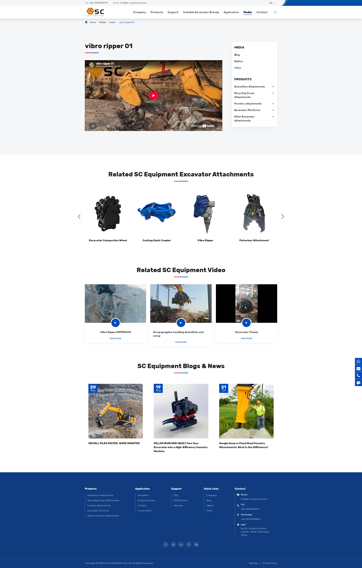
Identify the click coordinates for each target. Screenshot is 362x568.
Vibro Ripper (205, 240)
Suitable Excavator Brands (201, 12)
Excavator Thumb (246, 332)
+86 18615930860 (250, 519)
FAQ (176, 495)
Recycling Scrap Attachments (244, 95)
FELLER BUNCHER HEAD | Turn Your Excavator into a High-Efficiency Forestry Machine (181, 447)
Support (173, 12)
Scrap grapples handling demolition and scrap (178, 334)
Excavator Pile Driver (247, 110)
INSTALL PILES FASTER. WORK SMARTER (114, 443)
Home (93, 22)
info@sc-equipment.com (133, 2)
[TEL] (358, 375)
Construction (145, 510)
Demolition (143, 495)
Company (139, 12)
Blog (237, 54)
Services (178, 505)
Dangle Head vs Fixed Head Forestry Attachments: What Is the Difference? (243, 445)
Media (248, 12)
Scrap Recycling (146, 500)
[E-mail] (358, 368)
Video (112, 22)
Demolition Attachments (249, 86)
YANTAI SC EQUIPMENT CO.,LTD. (115, 563)
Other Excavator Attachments (244, 118)
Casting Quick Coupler (157, 240)
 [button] (79, 216)
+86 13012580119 (98, 2)
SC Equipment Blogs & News (181, 366)
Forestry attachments (247, 103)
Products (157, 12)
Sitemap (253, 563)
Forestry (142, 505)
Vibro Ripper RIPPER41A (115, 332)
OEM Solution (181, 500)
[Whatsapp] (358, 361)
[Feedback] (358, 382)
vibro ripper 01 (126, 22)
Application (231, 12)
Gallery (238, 61)
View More (115, 338)
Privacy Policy (269, 563)
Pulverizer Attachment (254, 240)
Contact (262, 12)
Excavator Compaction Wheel (108, 240)
